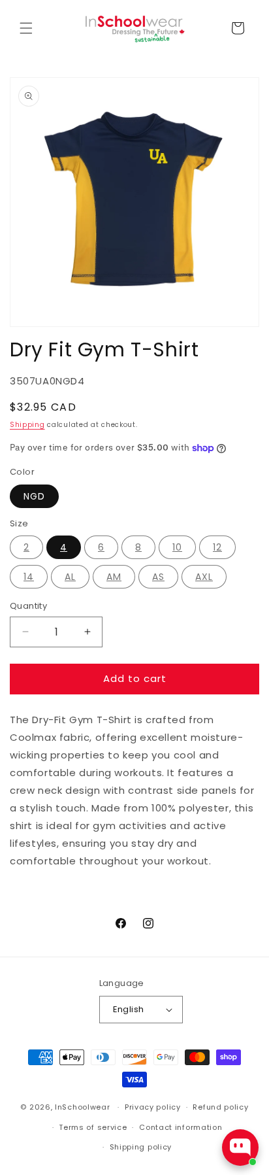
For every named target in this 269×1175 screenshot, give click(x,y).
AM (113, 576)
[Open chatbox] (240, 1147)
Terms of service (93, 1127)
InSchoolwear (82, 1107)
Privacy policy (153, 1107)
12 (217, 547)
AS (158, 576)
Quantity (28, 606)
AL (70, 576)
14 (29, 576)
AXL (204, 576)
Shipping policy (141, 1147)
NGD (34, 496)
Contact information (180, 1127)
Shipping (27, 425)
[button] (26, 28)
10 (177, 547)
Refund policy (220, 1107)
